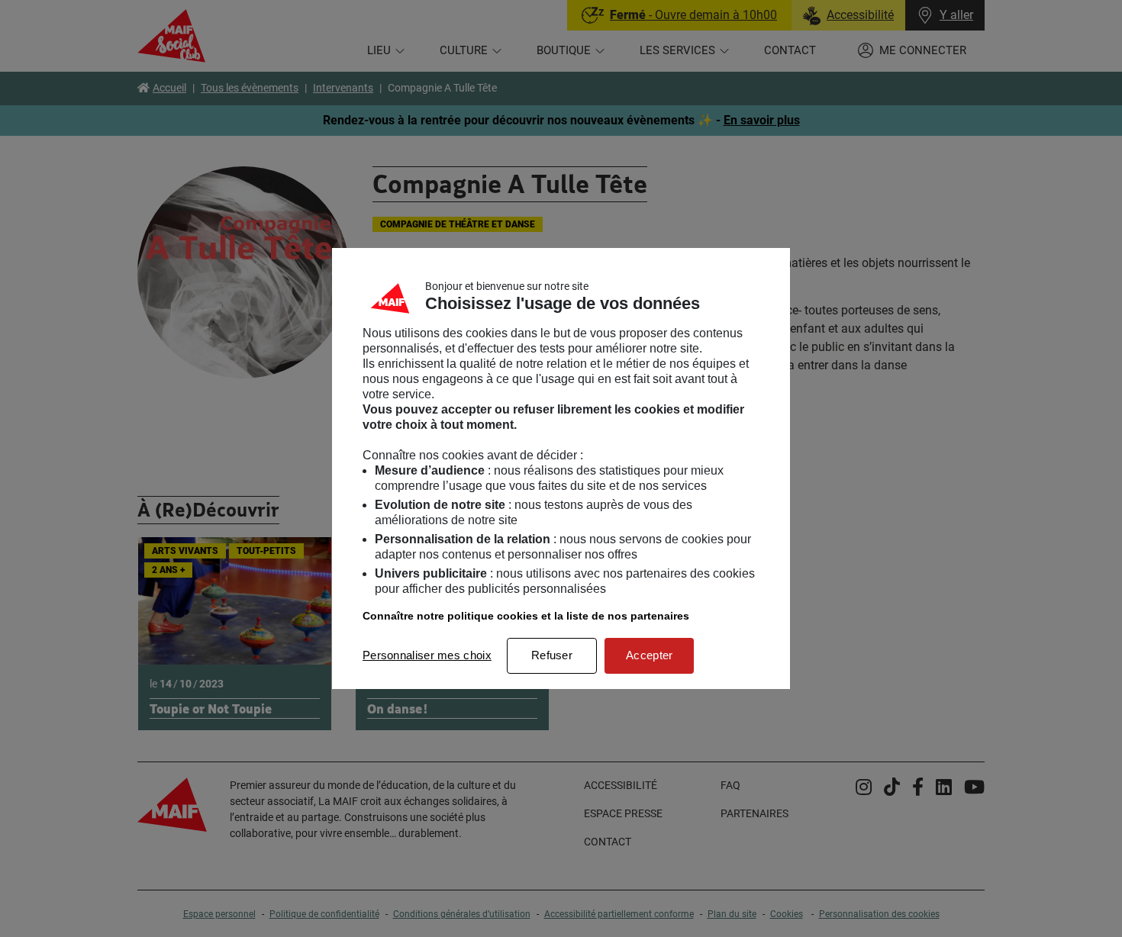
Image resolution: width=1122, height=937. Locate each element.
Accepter (649, 655)
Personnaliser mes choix (427, 655)
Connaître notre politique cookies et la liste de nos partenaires (526, 616)
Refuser (551, 655)
